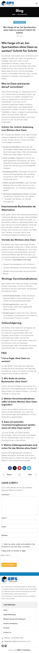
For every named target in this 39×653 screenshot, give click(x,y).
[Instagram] (5, 646)
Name (4, 518)
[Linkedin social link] (24, 468)
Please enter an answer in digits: (14, 551)
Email (4, 527)
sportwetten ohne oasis (22, 260)
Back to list (19, 475)
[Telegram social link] (29, 468)
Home (13, 14)
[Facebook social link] (10, 468)
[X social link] (15, 468)
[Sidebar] (2, 198)
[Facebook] (3, 646)
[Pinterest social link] (20, 468)
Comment (6, 495)
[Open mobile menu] (36, 3)
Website (4, 535)
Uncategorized (22, 14)
